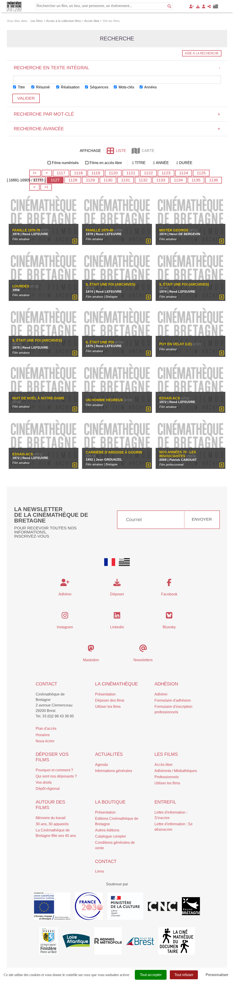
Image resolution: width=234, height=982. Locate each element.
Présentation (105, 694)
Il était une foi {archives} (111, 284)
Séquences (98, 87)
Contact (46, 683)
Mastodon (91, 660)
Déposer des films (109, 700)
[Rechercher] (169, 6)
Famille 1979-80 (99, 230)
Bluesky (169, 627)
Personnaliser (217, 975)
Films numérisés (65, 163)
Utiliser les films (108, 707)
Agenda (101, 765)
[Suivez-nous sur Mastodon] (91, 650)
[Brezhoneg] (215, 6)
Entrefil (165, 801)
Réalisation (70, 87)
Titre (21, 87)
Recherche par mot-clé (117, 114)
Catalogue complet (110, 836)
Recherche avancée (117, 128)
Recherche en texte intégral (117, 67)
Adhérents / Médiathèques (175, 771)
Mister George (174, 230)
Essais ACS (169, 398)
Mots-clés (126, 87)
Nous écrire (45, 741)
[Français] (109, 562)
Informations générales (113, 771)
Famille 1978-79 (26, 230)
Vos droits (44, 782)
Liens (99, 871)
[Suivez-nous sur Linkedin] (117, 617)
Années (150, 87)
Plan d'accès (46, 728)
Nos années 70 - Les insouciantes (177, 454)
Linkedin (117, 627)
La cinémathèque (116, 683)
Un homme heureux (104, 400)
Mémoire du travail (51, 818)
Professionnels (166, 777)
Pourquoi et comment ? (54, 770)
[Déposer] (198, 6)
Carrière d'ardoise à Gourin (114, 452)
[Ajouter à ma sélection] (74, 241)
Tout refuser (183, 975)
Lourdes (20, 286)
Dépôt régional (48, 789)
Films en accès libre (106, 163)
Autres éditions (107, 830)
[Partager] (209, 6)
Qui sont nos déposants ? (56, 776)
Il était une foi (100, 342)
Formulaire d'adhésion (172, 700)
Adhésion (166, 683)
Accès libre (163, 765)
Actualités (109, 754)
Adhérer (161, 694)
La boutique (110, 801)
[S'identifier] (203, 6)
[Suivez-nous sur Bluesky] (169, 617)
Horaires (43, 735)
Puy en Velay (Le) (175, 344)
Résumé (42, 87)
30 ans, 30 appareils (52, 824)
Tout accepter (151, 975)
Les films (166, 754)
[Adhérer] (191, 6)
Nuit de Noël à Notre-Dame (38, 398)
